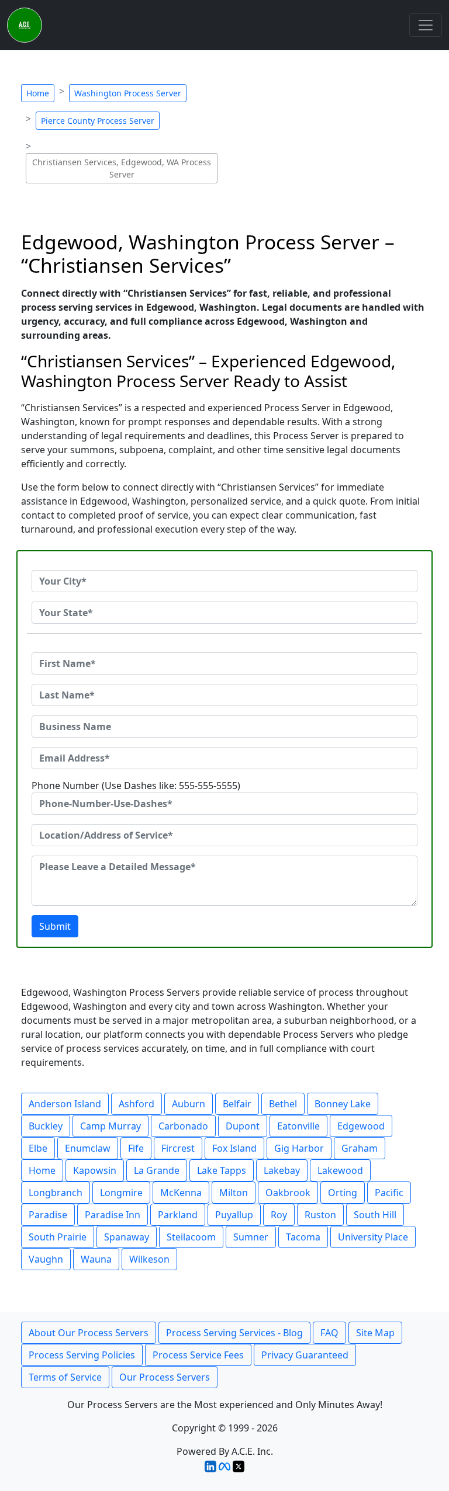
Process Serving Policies (82, 1354)
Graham (359, 1148)
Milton (233, 1192)
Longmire (121, 1192)
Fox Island (234, 1148)
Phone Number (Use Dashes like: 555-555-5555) (136, 785)
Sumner (250, 1237)
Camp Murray (110, 1126)
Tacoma (303, 1237)
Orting (342, 1192)
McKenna (181, 1192)
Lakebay (282, 1170)
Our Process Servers (164, 1377)
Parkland (178, 1214)
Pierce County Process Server (97, 120)
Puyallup (234, 1214)
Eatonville (298, 1126)
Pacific (389, 1192)
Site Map (375, 1332)
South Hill (375, 1214)
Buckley (46, 1126)
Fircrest (178, 1148)
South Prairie (58, 1237)
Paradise (48, 1214)
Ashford (136, 1103)
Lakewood (340, 1170)
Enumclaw (87, 1148)
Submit (55, 926)
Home (37, 93)
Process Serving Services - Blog (234, 1332)
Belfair (237, 1103)
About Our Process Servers (88, 1332)
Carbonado (183, 1126)
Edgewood (361, 1126)
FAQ (329, 1332)
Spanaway (126, 1237)
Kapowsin (94, 1170)
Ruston (320, 1214)
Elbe (38, 1148)
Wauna (96, 1259)
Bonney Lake (343, 1103)
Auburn (188, 1103)
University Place (373, 1237)
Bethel (283, 1103)
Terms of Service (65, 1377)
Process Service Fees (198, 1354)
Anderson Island (65, 1103)
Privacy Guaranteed (304, 1354)
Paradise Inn (112, 1214)
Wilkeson (149, 1259)
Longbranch (55, 1192)
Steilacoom (191, 1237)
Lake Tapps (221, 1170)
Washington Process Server (127, 93)
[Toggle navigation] (425, 25)
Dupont (243, 1126)
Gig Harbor (299, 1148)
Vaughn (46, 1259)
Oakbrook (287, 1192)
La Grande (156, 1170)
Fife (136, 1148)
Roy (279, 1214)
